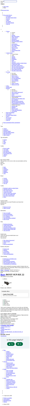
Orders (7, 20)
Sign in (10, 15)
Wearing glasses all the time (9, 229)
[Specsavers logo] (5, 10)
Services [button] (5, 361)
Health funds (9, 87)
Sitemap (5, 401)
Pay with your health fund (17, 68)
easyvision (5, 182)
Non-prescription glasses (17, 41)
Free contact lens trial (16, 69)
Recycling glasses (16, 45)
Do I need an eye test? (8, 215)
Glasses (7, 31)
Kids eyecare (14, 75)
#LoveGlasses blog (16, 50)
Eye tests (8, 72)
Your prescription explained (9, 218)
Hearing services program (17, 101)
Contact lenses (9, 53)
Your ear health (9, 371)
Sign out (8, 24)
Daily (13, 60)
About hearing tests (10, 364)
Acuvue (5, 178)
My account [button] (6, 15)
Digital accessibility (7, 398)
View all (13, 61)
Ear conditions (15, 99)
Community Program (10, 382)
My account (8, 117)
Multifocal (5, 172)
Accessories (14, 111)
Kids (4, 143)
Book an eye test (15, 84)
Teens (4, 142)
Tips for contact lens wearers (18, 66)
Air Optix (5, 179)
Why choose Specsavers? (17, 92)
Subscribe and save (7, 189)
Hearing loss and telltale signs (18, 98)
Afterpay (14, 49)
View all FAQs (15, 80)
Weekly (13, 56)
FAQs (13, 51)
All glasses (6, 270)
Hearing (8, 88)
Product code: (4, 287)
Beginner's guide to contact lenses (19, 63)
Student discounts (10, 359)
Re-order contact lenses (11, 17)
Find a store (6, 6)
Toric (4, 173)
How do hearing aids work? (18, 102)
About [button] (4, 378)
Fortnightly (14, 59)
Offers (7, 86)
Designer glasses (15, 40)
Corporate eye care (10, 365)
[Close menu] (1, 29)
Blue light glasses (15, 36)
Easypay (8, 19)
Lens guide (14, 46)
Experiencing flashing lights (9, 228)
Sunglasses (14, 39)
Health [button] (4, 369)
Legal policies (6, 399)
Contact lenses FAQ (10, 383)
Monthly (13, 58)
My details (8, 21)
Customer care (9, 379)
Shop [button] (4, 350)
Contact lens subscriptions (12, 368)
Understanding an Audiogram (18, 103)
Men (4, 141)
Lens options (14, 44)
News (7, 385)
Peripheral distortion (7, 224)
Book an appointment (16, 96)
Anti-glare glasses (7, 226)
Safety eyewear (15, 83)
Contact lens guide (16, 64)
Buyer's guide (15, 47)
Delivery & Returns (10, 380)
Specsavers (5, 180)
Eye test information (16, 78)
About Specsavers (10, 384)
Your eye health (15, 77)
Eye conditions (15, 79)
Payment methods (10, 22)
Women (5, 139)
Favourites (8, 16)
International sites (7, 400)
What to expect (15, 93)
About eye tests (9, 362)
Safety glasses (15, 37)
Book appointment (10, 112)
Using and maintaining (17, 110)
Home (2, 270)
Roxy (3, 274)
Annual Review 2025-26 (11, 387)
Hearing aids (14, 106)
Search (2, 1)
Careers (7, 388)
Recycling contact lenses (17, 65)
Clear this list (3, 335)
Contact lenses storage (8, 225)
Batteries (14, 107)
